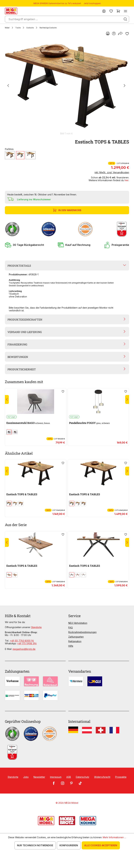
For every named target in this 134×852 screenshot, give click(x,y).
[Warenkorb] (118, 11)
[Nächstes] (124, 85)
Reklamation (74, 641)
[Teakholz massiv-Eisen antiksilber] (30, 155)
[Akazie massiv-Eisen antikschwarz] (71, 574)
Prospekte (120, 777)
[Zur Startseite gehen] (11, 11)
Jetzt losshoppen (92, 3)
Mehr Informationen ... (114, 837)
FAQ (70, 627)
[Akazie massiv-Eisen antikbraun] (77, 574)
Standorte (36, 627)
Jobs (26, 777)
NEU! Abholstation (77, 623)
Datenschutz (82, 777)
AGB (68, 777)
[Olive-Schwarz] (14, 432)
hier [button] (127, 180)
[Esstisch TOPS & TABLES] (66, 86)
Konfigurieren (68, 845)
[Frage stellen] (114, 34)
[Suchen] (125, 19)
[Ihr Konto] (104, 11)
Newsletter (39, 777)
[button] (24, 245)
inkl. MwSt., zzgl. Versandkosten (112, 172)
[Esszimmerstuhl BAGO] (35, 401)
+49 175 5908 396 (27, 643)
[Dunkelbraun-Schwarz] (9, 432)
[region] (67, 87)
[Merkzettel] (111, 11)
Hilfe (70, 645)
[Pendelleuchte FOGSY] (98, 401)
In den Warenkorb (69, 210)
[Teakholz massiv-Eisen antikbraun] (10, 155)
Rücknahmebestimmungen (82, 632)
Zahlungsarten (76, 636)
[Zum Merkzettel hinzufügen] (127, 34)
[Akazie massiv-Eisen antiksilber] (83, 574)
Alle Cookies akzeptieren (100, 845)
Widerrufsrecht (102, 777)
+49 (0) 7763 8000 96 (22, 640)
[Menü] (125, 11)
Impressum (55, 777)
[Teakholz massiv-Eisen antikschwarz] (20, 155)
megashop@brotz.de (24, 649)
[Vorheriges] (8, 85)
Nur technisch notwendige (35, 845)
